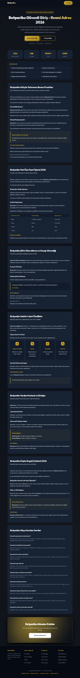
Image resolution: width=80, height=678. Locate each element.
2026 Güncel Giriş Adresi (50, 76)
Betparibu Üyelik (44, 673)
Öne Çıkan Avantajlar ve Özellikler (52, 72)
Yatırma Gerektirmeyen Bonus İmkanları (23, 68)
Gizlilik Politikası (62, 656)
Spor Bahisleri (44, 654)
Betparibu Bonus (54, 673)
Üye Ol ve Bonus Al (40, 635)
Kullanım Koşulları (62, 659)
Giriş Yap (68, 3)
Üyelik (26, 659)
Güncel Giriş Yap (32, 38)
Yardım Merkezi (62, 654)
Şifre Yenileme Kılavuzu (18, 72)
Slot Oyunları (44, 659)
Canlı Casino (44, 656)
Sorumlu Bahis (61, 662)
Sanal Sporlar (44, 662)
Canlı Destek (27, 662)
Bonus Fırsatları (28, 656)
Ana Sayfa (27, 654)
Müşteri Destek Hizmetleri (19, 76)
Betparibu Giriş (25, 673)
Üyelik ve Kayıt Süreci (49, 68)
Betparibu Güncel (34, 673)
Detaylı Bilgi (48, 38)
